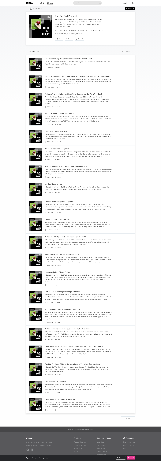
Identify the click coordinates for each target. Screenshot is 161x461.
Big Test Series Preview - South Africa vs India (62, 309)
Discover (50, 3)
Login (132, 3)
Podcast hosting (80, 442)
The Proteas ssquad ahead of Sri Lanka (60, 399)
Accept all (131, 458)
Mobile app (101, 448)
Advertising (78, 448)
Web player (101, 445)
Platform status (128, 445)
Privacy (35, 445)
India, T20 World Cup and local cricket (59, 114)
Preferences (120, 458)
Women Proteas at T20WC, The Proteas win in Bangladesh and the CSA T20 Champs (77, 76)
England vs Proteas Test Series (56, 131)
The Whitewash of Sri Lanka (55, 382)
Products (41, 3)
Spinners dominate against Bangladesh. (60, 202)
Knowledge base (129, 442)
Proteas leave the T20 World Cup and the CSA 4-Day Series (68, 329)
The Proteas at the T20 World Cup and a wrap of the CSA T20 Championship (74, 346)
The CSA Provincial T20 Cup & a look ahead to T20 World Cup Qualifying (72, 364)
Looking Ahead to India (53, 184)
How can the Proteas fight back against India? (62, 292)
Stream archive (102, 451)
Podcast (131, 9)
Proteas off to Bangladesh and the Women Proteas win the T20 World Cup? (73, 94)
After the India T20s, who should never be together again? (67, 166)
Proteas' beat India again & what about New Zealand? (65, 237)
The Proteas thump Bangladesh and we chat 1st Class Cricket (68, 59)
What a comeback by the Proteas (57, 219)
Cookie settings (45, 445)
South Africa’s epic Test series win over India (62, 254)
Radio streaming (80, 445)
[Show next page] (133, 51)
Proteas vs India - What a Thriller (57, 272)
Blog (124, 448)
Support (124, 3)
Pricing (76, 451)
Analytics (100, 442)
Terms (28, 445)
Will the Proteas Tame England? (57, 149)
